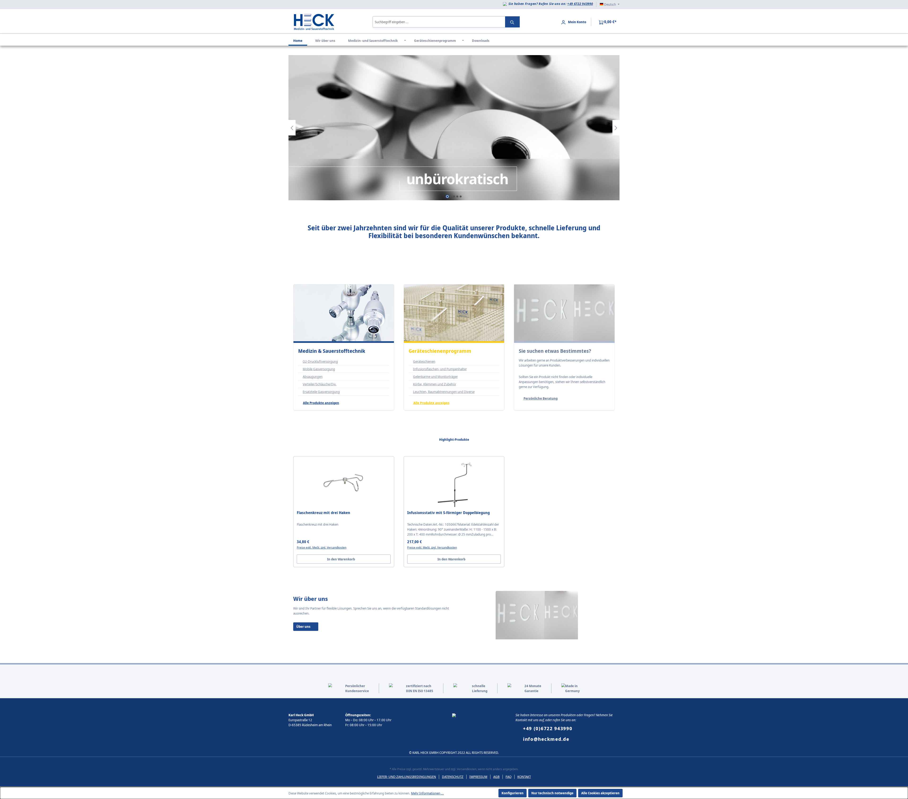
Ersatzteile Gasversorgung (321, 391)
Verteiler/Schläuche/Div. (319, 384)
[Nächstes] (616, 127)
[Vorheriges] (292, 127)
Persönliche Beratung (541, 398)
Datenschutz (452, 776)
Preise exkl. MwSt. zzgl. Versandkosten (321, 548)
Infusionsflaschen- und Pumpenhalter (440, 369)
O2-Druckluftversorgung (320, 361)
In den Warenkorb (341, 559)
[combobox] (439, 21)
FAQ (508, 776)
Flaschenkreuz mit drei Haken (323, 513)
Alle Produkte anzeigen (321, 403)
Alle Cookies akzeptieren (600, 793)
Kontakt (524, 776)
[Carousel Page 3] (454, 196)
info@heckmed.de (546, 739)
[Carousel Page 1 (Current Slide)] (447, 196)
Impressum (478, 776)
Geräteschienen (424, 361)
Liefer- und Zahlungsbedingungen (406, 776)
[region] (454, 127)
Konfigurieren (513, 793)
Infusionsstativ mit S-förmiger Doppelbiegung (448, 513)
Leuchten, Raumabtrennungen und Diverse (444, 391)
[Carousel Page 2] (451, 196)
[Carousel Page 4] (457, 196)
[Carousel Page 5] (461, 196)
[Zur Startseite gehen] (314, 21)
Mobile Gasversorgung (319, 369)
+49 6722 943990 (580, 3)
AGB (496, 776)
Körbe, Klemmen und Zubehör (434, 384)
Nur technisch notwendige (552, 793)
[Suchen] (512, 21)
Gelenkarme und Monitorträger (435, 376)
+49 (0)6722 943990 (547, 728)
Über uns (303, 626)
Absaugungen (313, 376)
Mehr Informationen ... (427, 793)
